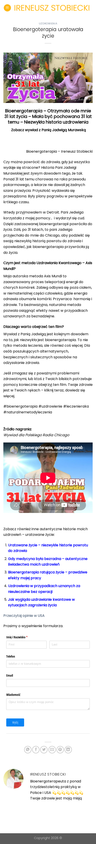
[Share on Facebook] (36, 749)
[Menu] (7, 8)
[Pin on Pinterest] (60, 749)
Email (9, 675)
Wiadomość (13, 694)
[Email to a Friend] (52, 749)
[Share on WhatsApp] (27, 749)
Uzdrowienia (48, 23)
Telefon (10, 656)
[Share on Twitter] (44, 749)
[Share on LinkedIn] (68, 749)
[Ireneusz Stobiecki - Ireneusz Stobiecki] (52, 8)
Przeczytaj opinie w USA (24, 615)
